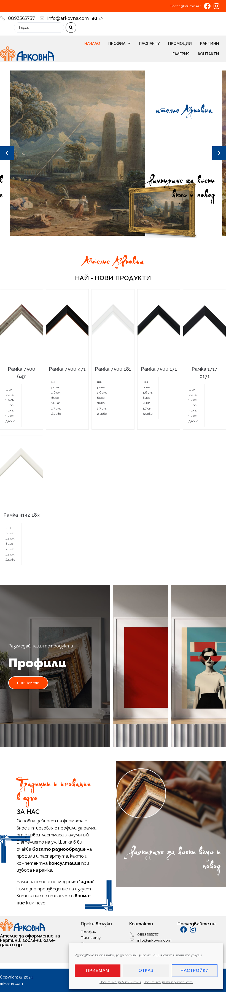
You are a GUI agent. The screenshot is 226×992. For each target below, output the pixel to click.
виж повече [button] (28, 683)
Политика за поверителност (168, 982)
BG (94, 18)
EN (101, 18)
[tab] (55, 666)
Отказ (146, 970)
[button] (7, 153)
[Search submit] (71, 27)
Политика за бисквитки (120, 982)
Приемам (97, 970)
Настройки (195, 970)
